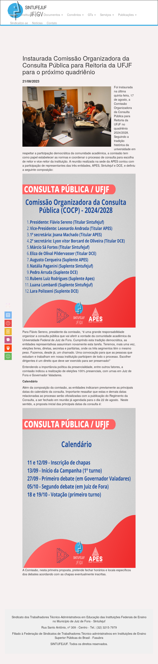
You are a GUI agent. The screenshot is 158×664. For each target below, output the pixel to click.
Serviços (106, 15)
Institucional (29, 15)
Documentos (52, 15)
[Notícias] (8, 315)
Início (13, 15)
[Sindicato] (8, 348)
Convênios (74, 15)
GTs (91, 15)
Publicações (126, 15)
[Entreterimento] (8, 306)
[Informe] (8, 331)
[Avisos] (8, 323)
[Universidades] (8, 339)
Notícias (37, 23)
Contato (52, 23)
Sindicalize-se (19, 23)
